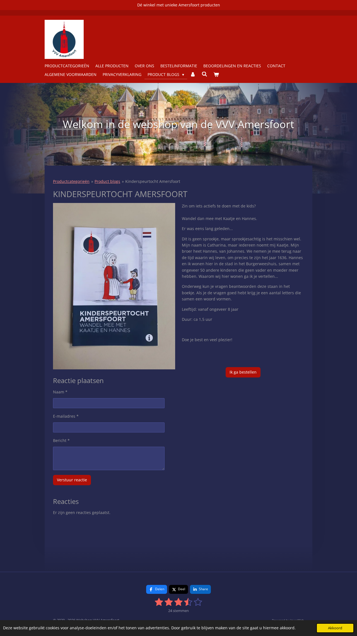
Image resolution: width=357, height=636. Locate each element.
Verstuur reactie (72, 479)
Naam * (60, 391)
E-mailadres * (66, 416)
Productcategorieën (71, 181)
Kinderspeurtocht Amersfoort (152, 181)
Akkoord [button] (335, 628)
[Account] (193, 74)
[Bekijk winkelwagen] (216, 74)
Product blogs (107, 181)
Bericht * (61, 440)
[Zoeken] (204, 74)
